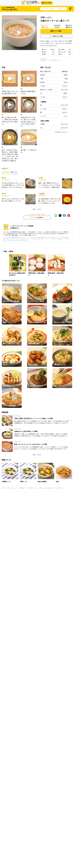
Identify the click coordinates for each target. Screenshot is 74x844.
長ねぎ (42, 82)
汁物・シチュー (11, 488)
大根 (41, 78)
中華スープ (32, 488)
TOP (3, 488)
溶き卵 (42, 75)
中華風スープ (22, 488)
